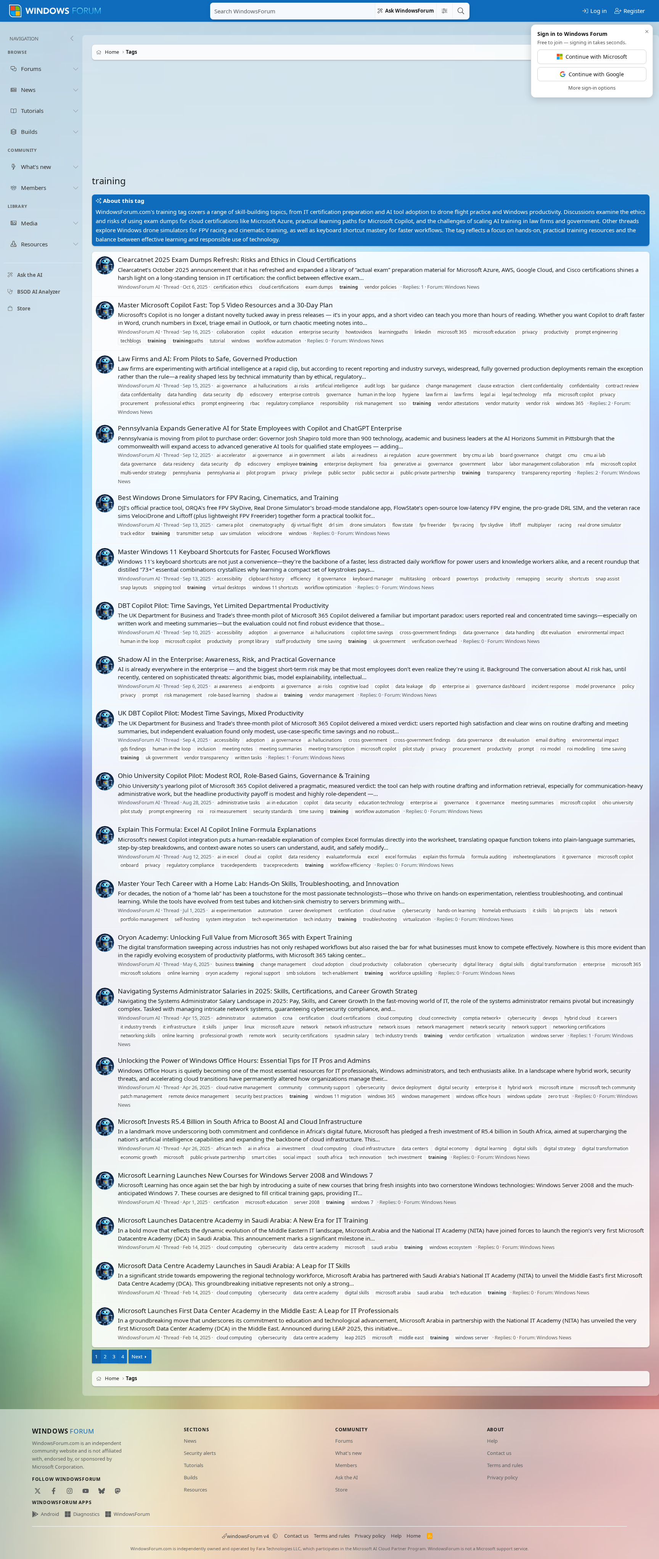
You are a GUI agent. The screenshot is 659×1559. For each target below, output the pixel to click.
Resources (195, 1489)
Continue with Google (596, 74)
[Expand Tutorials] (75, 110)
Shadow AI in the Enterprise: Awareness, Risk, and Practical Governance (227, 659)
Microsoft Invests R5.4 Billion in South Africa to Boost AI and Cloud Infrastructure (240, 1121)
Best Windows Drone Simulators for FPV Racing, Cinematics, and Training (228, 497)
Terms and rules (505, 1465)
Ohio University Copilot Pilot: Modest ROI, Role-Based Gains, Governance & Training (244, 775)
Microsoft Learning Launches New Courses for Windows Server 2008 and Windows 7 (245, 1175)
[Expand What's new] (75, 167)
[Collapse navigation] (72, 38)
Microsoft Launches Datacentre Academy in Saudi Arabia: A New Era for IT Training (243, 1220)
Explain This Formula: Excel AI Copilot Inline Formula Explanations (217, 829)
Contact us (499, 1453)
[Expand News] (75, 89)
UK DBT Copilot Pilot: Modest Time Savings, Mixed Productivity (211, 713)
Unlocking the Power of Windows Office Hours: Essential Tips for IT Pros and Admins (244, 1060)
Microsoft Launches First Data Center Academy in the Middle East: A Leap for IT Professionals (258, 1310)
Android (50, 1514)
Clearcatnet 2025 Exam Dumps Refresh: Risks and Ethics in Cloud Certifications (237, 259)
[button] (275, 1536)
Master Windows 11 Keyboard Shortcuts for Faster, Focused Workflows (224, 551)
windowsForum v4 (248, 1536)
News (190, 1440)
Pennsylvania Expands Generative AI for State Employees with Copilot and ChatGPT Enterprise (260, 428)
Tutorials (193, 1465)
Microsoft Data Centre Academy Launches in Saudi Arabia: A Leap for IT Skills (234, 1265)
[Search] (460, 11)
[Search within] (444, 11)
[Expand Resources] (75, 244)
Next (137, 1356)
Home (414, 1535)
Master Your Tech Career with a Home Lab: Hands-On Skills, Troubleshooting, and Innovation (258, 883)
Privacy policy (502, 1477)
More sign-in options (592, 87)
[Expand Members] (75, 187)
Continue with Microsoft (596, 56)
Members (346, 1465)
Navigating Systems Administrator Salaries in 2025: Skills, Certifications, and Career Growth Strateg (267, 991)
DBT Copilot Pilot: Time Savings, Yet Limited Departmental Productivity (223, 605)
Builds (191, 1477)
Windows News (462, 286)
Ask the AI (346, 1477)
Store (341, 1489)
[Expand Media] (75, 223)
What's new (348, 1453)
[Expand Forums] (75, 69)
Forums (344, 1440)
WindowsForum (132, 1514)
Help (492, 1440)
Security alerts (200, 1453)
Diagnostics (86, 1514)
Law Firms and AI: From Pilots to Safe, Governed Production (207, 358)
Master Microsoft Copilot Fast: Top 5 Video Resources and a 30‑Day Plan (225, 305)
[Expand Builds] (75, 131)
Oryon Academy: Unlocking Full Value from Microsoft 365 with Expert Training (235, 937)
